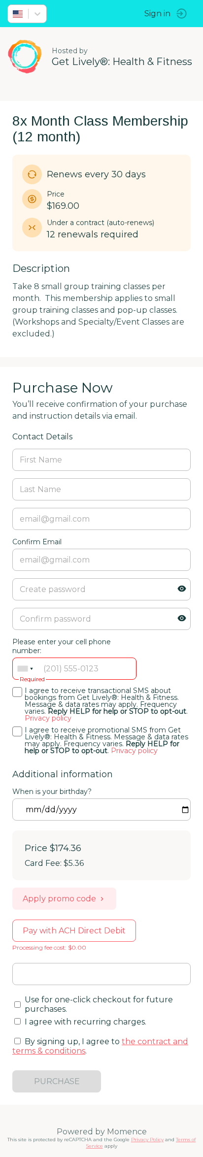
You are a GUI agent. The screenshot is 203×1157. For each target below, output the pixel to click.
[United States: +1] (25, 668)
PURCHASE (57, 1081)
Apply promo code (59, 898)
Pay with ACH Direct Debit (74, 930)
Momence (127, 1131)
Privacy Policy (147, 1139)
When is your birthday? (52, 791)
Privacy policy (48, 718)
